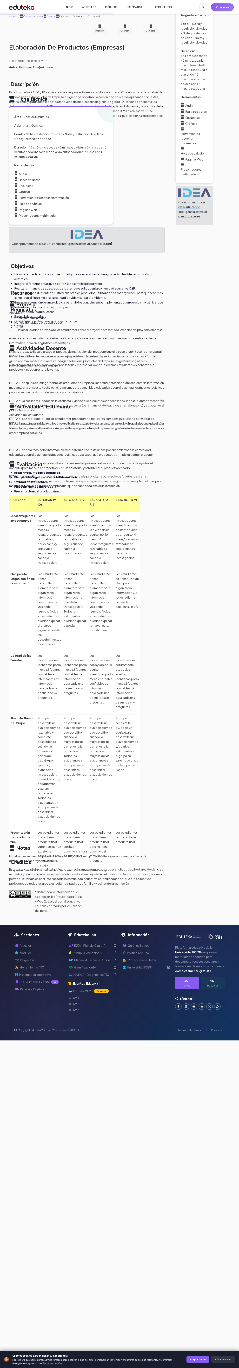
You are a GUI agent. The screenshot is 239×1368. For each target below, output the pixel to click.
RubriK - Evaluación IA (88, 953)
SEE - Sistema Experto (38, 982)
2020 (76, 1010)
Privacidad (217, 1030)
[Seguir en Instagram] (186, 1006)
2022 (76, 998)
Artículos (26, 945)
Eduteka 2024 (89, 991)
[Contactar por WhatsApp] (217, 1006)
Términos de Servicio (190, 1030)
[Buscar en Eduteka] (203, 7)
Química (51, 16)
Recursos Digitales (33, 989)
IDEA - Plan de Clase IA (90, 945)
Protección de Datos (142, 960)
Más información (52, 1363)
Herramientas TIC (32, 967)
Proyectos (27, 960)
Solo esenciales (223, 1359)
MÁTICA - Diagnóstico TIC (91, 974)
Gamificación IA (85, 967)
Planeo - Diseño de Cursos (92, 960)
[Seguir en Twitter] (209, 1006)
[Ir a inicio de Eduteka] (21, 7)
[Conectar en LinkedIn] (202, 1006)
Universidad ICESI (139, 967)
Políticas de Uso (138, 953)
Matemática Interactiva (35, 974)
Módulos (26, 953)
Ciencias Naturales (33, 16)
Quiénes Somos (138, 945)
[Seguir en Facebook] (178, 1006)
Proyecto (14, 16)
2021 (76, 1004)
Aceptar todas (198, 1359)
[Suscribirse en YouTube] (194, 1006)
